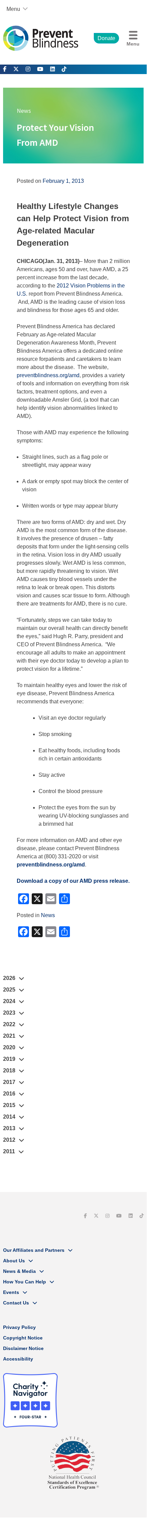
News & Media (19, 1271)
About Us (14, 1260)
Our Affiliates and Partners (33, 1250)
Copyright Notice (23, 1337)
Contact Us (16, 1302)
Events (11, 1292)
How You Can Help (24, 1281)
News (48, 915)
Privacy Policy (19, 1327)
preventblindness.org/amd (48, 375)
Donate (106, 38)
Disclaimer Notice (23, 1348)
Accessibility (18, 1359)
